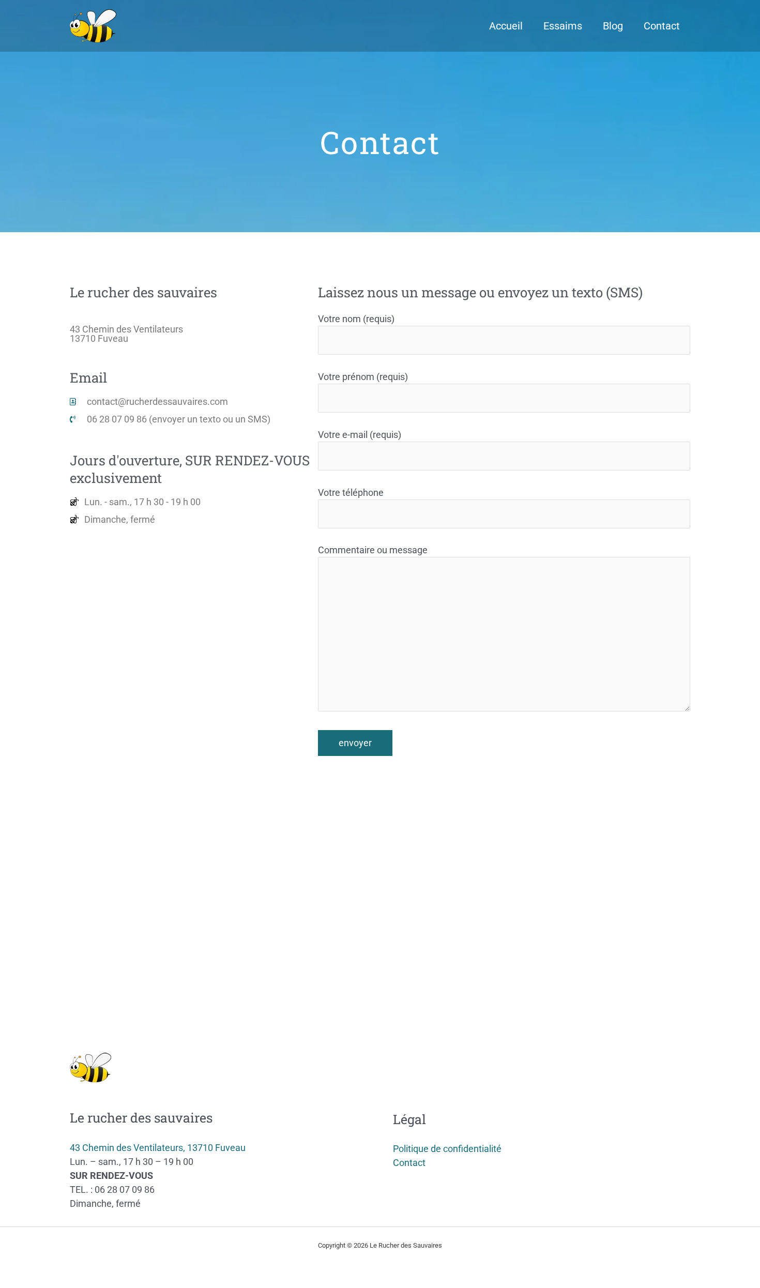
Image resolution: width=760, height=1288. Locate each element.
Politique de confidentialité (447, 1148)
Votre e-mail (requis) (359, 434)
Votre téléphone (351, 492)
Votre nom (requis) (356, 318)
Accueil (506, 26)
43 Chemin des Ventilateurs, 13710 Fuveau (158, 1147)
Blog (613, 26)
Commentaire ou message (373, 549)
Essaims (562, 26)
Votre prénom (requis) (363, 376)
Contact (662, 26)
